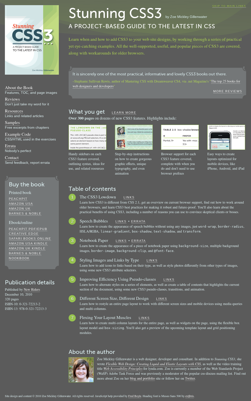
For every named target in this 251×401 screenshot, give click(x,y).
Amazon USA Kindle (28, 243)
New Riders (32, 289)
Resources (14, 111)
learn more (124, 112)
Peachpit (18, 199)
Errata (10, 146)
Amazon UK (20, 208)
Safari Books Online (30, 238)
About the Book (19, 87)
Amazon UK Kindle (27, 248)
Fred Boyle (134, 396)
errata (138, 221)
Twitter (190, 378)
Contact (12, 157)
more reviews (227, 91)
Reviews (12, 99)
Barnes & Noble (25, 213)
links (129, 197)
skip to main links (229, 6)
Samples (12, 122)
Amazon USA (21, 204)
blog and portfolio (142, 378)
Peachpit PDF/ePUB (28, 229)
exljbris (189, 396)
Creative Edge (24, 233)
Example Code (18, 134)
